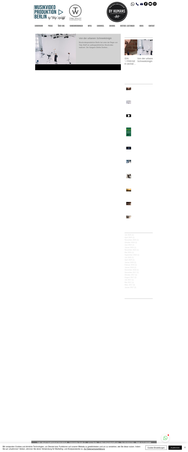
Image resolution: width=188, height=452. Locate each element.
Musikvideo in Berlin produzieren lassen (139, 362)
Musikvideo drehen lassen (135, 345)
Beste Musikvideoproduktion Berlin (138, 301)
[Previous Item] (129, 47)
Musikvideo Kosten (132, 337)
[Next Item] (148, 47)
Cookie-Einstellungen (156, 447)
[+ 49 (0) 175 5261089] (137, 4)
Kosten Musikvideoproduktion (136, 313)
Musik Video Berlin (132, 321)
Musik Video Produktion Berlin (137, 329)
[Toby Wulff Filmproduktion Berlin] (146, 4)
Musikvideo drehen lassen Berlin (138, 350)
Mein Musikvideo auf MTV (135, 317)
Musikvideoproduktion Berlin (136, 374)
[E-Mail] (141, 4)
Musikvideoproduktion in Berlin (137, 382)
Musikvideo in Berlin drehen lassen (139, 358)
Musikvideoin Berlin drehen (135, 370)
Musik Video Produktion (134, 325)
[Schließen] (184, 447)
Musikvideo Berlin (132, 333)
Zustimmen (175, 447)
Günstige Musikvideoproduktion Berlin (139, 305)
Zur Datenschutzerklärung (94, 449)
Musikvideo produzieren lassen (137, 366)
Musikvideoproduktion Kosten (136, 378)
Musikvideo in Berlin (133, 354)
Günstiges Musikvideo (133, 309)
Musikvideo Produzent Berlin (136, 341)
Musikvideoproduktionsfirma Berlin (138, 386)
